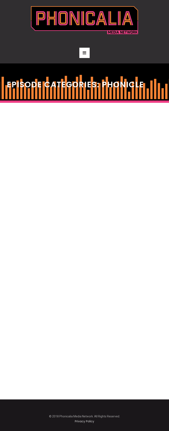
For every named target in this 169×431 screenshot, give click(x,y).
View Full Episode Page (32, 144)
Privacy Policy (84, 421)
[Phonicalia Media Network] (84, 20)
